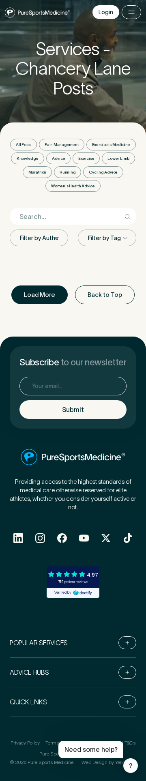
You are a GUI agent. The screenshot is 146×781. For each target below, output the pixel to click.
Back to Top (105, 294)
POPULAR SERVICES (39, 642)
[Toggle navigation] (131, 12)
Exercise (86, 158)
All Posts (23, 144)
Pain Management (61, 144)
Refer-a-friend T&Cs (114, 742)
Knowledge (28, 158)
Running (67, 172)
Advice (58, 158)
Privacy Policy (25, 742)
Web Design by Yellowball (109, 762)
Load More (39, 294)
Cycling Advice (103, 172)
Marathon (37, 172)
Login (106, 12)
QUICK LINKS (28, 702)
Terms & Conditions (66, 742)
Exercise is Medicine (111, 144)
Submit (73, 409)
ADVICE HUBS (29, 672)
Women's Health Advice (73, 186)
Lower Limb (118, 158)
